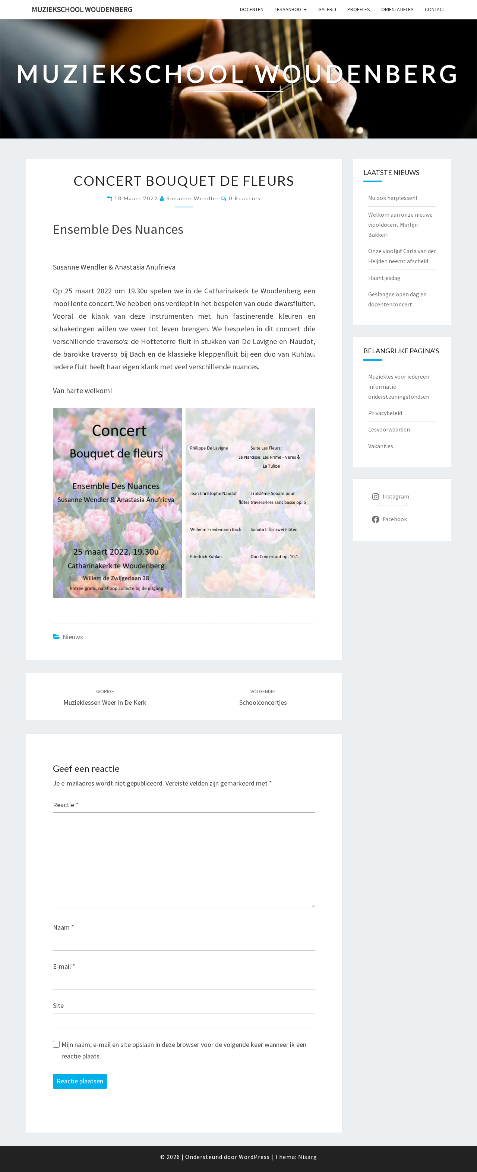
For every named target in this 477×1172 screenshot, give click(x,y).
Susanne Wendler (193, 198)
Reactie (66, 804)
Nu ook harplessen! (392, 197)
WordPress (254, 1156)
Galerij (327, 9)
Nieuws (73, 637)
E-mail (64, 966)
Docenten (251, 9)
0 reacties (245, 198)
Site (58, 1005)
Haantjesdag (384, 277)
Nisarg (307, 1156)
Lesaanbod (288, 9)
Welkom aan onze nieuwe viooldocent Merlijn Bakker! (400, 224)
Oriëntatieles (397, 9)
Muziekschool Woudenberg (82, 9)
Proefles (358, 9)
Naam (63, 927)
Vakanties (380, 446)
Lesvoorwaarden (389, 429)
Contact (435, 9)
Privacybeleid (385, 413)
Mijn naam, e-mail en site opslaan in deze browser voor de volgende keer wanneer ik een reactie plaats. (183, 1050)
